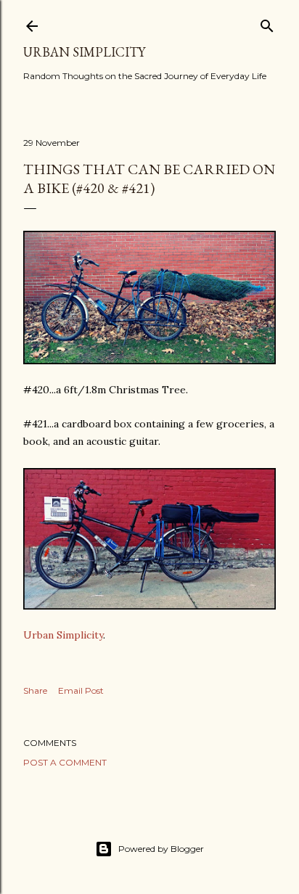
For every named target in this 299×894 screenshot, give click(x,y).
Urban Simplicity (84, 52)
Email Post (81, 690)
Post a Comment (65, 762)
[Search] (267, 23)
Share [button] (35, 690)
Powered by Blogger (161, 848)
